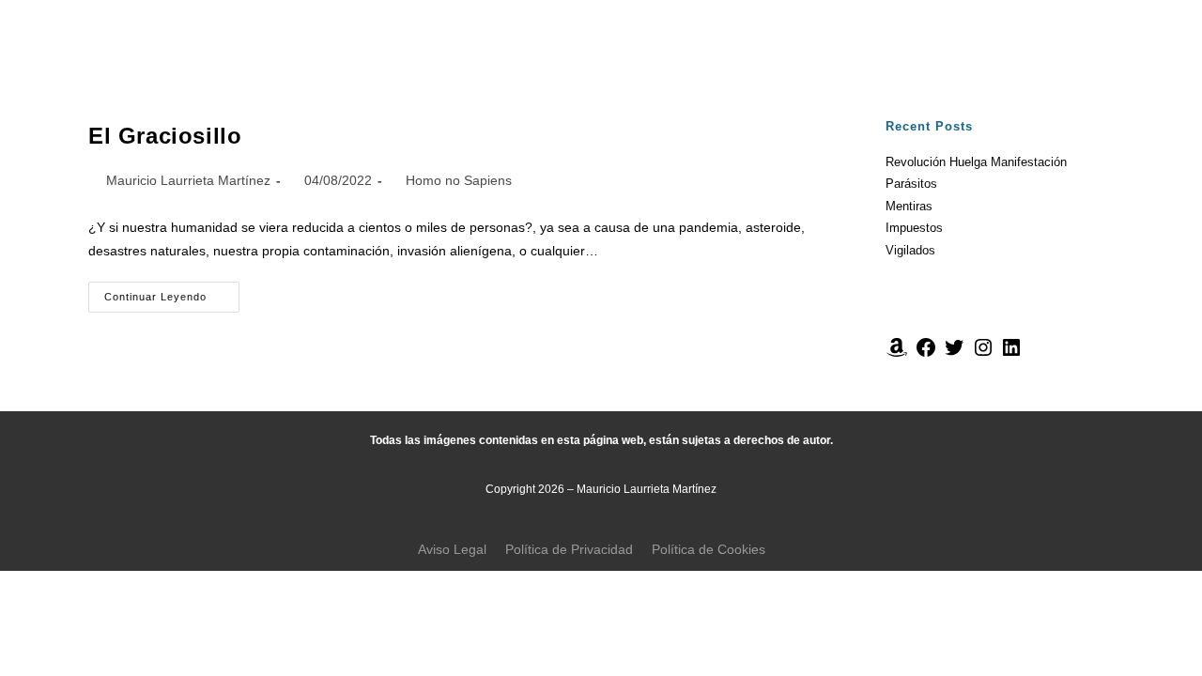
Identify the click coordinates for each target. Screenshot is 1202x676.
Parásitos (911, 184)
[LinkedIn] (1011, 354)
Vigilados (910, 250)
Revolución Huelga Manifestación (976, 162)
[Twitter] (954, 354)
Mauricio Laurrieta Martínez (188, 180)
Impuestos (914, 228)
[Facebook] (926, 354)
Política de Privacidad (569, 549)
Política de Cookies (708, 549)
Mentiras (909, 206)
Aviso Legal (452, 549)
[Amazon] (897, 354)
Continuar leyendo (171, 292)
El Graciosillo (164, 135)
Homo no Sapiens (459, 180)
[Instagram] (983, 354)
